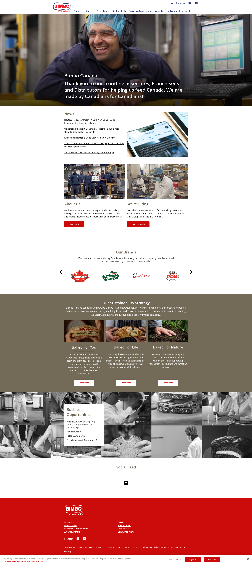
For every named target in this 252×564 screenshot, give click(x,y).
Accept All (212, 559)
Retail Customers (75, 435)
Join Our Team (138, 224)
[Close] (248, 559)
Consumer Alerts (126, 531)
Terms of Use (70, 547)
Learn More (74, 224)
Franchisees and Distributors (81, 440)
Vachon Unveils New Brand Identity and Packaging (89, 152)
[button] (60, 272)
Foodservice (73, 431)
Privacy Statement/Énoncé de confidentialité (24, 561)
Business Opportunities (140, 11)
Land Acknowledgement (178, 11)
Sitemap (67, 551)
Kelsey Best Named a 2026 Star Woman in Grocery (89, 137)
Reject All (193, 559)
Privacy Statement (85, 547)
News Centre (103, 11)
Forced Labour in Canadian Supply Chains (154, 547)
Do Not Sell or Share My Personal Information (114, 547)
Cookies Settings (174, 559)
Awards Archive (72, 531)
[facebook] (190, 3)
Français (180, 3)
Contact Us (123, 528)
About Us (78, 11)
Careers (90, 11)
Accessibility (179, 547)
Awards (159, 11)
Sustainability (119, 11)
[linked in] (196, 3)
